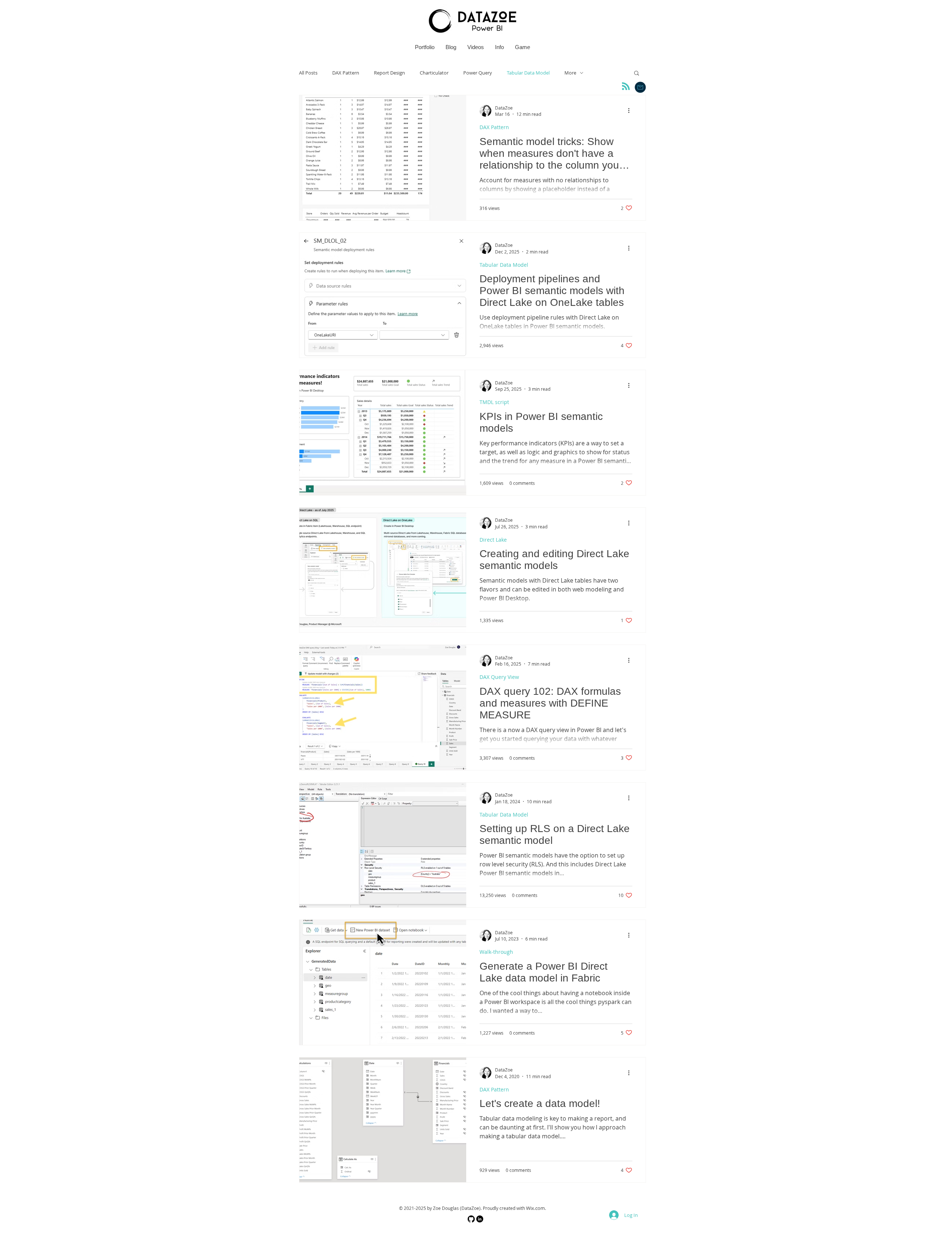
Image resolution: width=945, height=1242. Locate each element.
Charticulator (434, 73)
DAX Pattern (345, 73)
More (570, 73)
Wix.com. (536, 1208)
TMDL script (494, 402)
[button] (636, 73)
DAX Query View (499, 676)
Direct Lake (493, 539)
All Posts (308, 73)
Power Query (477, 73)
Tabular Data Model (528, 73)
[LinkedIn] (479, 1218)
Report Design (389, 73)
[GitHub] (471, 1218)
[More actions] (631, 110)
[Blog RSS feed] (626, 86)
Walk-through (496, 951)
